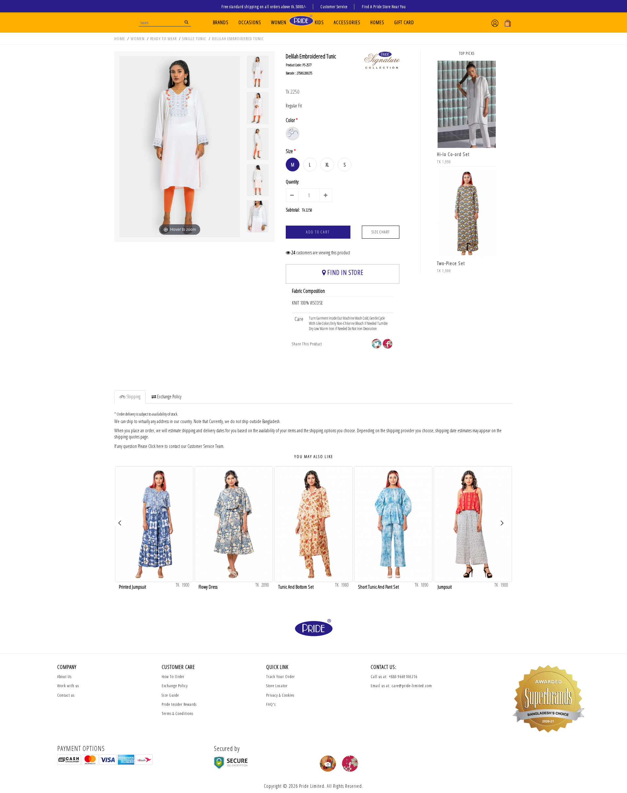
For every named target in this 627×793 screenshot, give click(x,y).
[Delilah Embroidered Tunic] (257, 71)
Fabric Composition (308, 290)
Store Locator (277, 686)
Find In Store (344, 272)
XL (327, 165)
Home (119, 38)
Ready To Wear (163, 38)
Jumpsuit (445, 586)
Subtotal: (293, 210)
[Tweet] (376, 344)
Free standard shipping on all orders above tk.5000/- (263, 6)
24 (293, 253)
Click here (156, 446)
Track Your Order (280, 676)
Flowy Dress (208, 586)
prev (122, 525)
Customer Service (334, 6)
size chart (381, 232)
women (138, 38)
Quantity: (292, 182)
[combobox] (165, 22)
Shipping (132, 396)
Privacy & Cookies (280, 695)
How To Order (173, 676)
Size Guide (170, 695)
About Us (64, 676)
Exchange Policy (168, 396)
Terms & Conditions (177, 713)
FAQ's (271, 704)
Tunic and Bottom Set (296, 586)
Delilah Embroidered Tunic (238, 38)
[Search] (186, 22)
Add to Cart (318, 232)
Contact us (65, 695)
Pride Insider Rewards (179, 704)
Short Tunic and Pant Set (378, 586)
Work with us (68, 686)
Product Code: (294, 65)
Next (504, 525)
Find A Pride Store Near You (384, 6)
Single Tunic (194, 38)
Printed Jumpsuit (132, 586)
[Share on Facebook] (388, 344)
